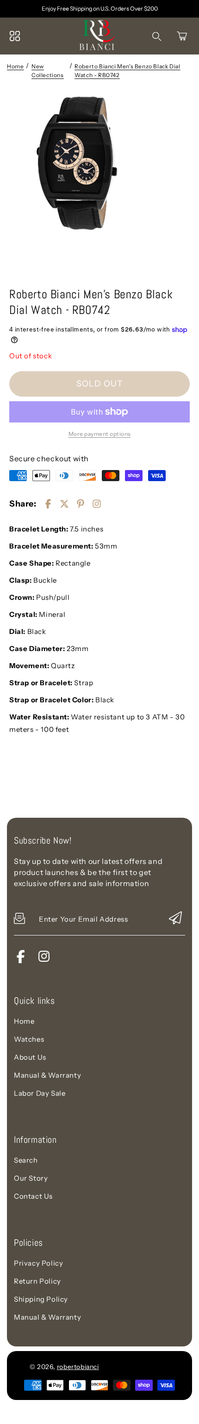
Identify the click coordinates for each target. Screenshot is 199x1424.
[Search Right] (157, 36)
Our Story (31, 1178)
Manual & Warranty (47, 1075)
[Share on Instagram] (96, 503)
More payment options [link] (99, 433)
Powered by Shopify (134, 1366)
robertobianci (78, 1367)
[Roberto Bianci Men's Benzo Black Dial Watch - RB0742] (99, 185)
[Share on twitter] (64, 503)
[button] (182, 36)
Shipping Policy (41, 1299)
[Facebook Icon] (21, 960)
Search (26, 1160)
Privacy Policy (38, 1263)
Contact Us (33, 1196)
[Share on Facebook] (48, 503)
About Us (30, 1057)
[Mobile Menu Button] (15, 36)
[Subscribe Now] (175, 919)
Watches (29, 1039)
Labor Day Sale (39, 1093)
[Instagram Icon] (44, 960)
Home (15, 66)
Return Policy (37, 1281)
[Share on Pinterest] (80, 503)
